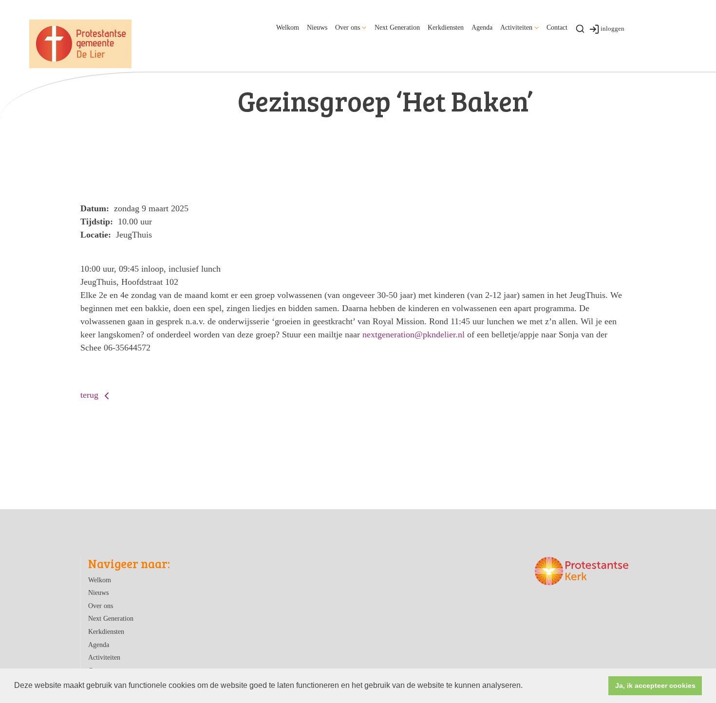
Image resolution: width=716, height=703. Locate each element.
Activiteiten (516, 27)
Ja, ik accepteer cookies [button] (655, 685)
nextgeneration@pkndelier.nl (413, 334)
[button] (526, 686)
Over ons (347, 27)
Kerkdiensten (446, 27)
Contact (556, 27)
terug (90, 395)
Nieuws (317, 27)
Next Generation (397, 27)
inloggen (612, 28)
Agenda (481, 27)
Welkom (287, 27)
